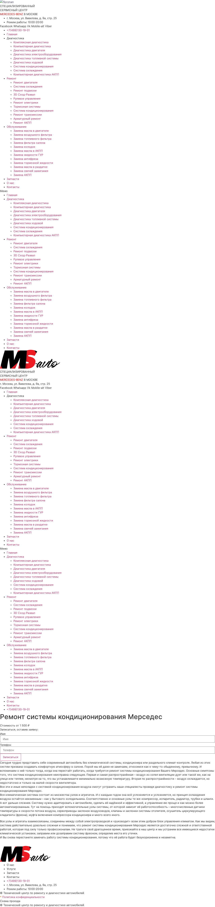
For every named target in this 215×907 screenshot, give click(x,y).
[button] (107, 191)
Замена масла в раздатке (30, 167)
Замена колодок (24, 146)
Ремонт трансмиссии (27, 114)
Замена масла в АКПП (28, 150)
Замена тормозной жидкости (33, 162)
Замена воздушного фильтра (32, 134)
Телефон (5, 745)
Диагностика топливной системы (35, 58)
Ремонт (11, 78)
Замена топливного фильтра (32, 138)
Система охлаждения (27, 70)
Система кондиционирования (33, 66)
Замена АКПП (22, 175)
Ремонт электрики (25, 102)
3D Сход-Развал (24, 94)
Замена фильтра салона (29, 142)
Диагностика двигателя (29, 50)
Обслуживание (16, 126)
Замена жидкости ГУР (28, 154)
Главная (12, 34)
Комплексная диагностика (31, 42)
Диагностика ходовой (28, 62)
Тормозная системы (26, 106)
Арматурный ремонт (27, 118)
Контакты (13, 187)
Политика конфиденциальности (22, 897)
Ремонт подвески (25, 90)
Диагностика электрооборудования (37, 54)
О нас (10, 183)
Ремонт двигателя (25, 82)
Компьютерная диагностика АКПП (36, 74)
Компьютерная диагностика (32, 46)
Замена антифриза (25, 158)
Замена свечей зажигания (30, 171)
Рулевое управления (26, 98)
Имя (3, 733)
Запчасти (13, 179)
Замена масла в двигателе (31, 130)
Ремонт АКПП (22, 122)
